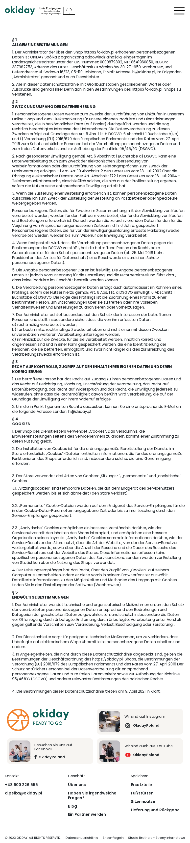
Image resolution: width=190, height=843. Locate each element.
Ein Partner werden (87, 814)
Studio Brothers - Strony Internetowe (156, 838)
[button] (179, 10)
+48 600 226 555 (21, 785)
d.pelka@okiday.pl (23, 793)
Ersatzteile (141, 785)
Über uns (77, 785)
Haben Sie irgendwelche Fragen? (92, 795)
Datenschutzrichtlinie (82, 838)
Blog (72, 806)
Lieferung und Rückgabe (155, 810)
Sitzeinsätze (143, 801)
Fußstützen (142, 793)
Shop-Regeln (113, 838)
